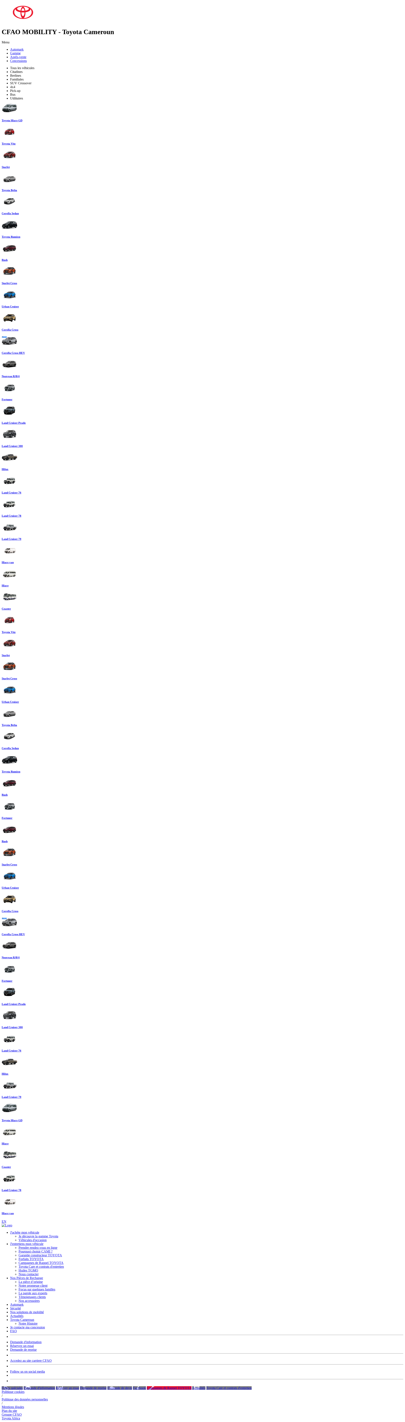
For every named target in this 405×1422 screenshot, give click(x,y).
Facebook (139, 1388)
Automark (17, 49)
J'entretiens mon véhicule (26, 1244)
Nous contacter (29, 1274)
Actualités (16, 1316)
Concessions (18, 61)
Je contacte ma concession (27, 1327)
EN (4, 1221)
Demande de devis (119, 1388)
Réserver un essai (67, 1388)
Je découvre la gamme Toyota (38, 1236)
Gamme (15, 53)
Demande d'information (26, 1342)
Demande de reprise (23, 1349)
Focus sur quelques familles (37, 1289)
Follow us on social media (27, 1371)
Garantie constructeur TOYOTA (40, 1255)
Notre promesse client (33, 1285)
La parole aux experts (33, 1293)
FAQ (13, 1331)
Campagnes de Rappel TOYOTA (41, 1263)
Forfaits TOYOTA (31, 1259)
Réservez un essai (22, 1346)
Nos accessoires (29, 1301)
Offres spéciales (12, 1388)
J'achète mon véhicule (24, 1232)
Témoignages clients (32, 1297)
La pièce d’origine (31, 1282)
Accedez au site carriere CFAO (31, 1360)
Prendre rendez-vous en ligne (38, 1247)
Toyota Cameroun (22, 1319)
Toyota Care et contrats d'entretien (41, 1266)
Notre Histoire (28, 1323)
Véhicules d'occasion (33, 1240)
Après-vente (18, 57)
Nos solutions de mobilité (27, 1312)
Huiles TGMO (28, 1270)
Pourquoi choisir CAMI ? (36, 1251)
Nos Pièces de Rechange (26, 1278)
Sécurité (15, 1308)
